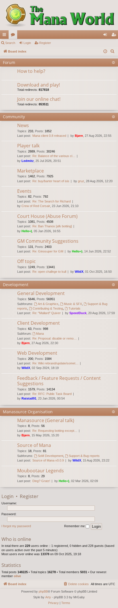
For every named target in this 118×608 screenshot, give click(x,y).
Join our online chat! (38, 99)
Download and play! (38, 85)
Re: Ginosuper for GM (47, 251)
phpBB (43, 591)
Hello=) (26, 231)
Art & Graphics (48, 304)
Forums (14, 36)
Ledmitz (27, 160)
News (23, 125)
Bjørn (79, 135)
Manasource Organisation (28, 411)
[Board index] (59, 15)
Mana (40, 333)
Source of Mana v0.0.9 (48, 460)
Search (10, 43)
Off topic (26, 261)
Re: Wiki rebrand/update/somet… (55, 363)
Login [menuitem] (106, 36)
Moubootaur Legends (40, 470)
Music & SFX (73, 304)
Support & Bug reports (84, 455)
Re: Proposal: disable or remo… (54, 338)
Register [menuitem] (115, 36)
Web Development (37, 353)
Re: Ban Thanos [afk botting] (52, 226)
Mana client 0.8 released (49, 135)
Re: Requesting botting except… (54, 430)
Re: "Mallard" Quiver (46, 313)
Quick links (5, 36)
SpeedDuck (77, 313)
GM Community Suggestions (47, 241)
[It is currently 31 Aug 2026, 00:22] (105, 51)
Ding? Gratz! (41, 481)
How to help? (31, 71)
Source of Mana (34, 445)
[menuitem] (112, 51)
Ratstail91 (28, 398)
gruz (81, 181)
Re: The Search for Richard (51, 201)
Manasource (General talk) (45, 420)
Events (24, 191)
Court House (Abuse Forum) (47, 216)
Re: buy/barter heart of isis (50, 181)
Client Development (38, 323)
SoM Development (50, 455)
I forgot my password (16, 526)
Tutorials (74, 308)
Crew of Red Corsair (35, 206)
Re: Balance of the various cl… (53, 156)
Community (14, 116)
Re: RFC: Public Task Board (52, 394)
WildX (79, 271)
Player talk (28, 146)
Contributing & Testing (48, 308)
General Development (41, 293)
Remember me (75, 526)
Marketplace (30, 171)
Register (45, 43)
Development (15, 284)
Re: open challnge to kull (49, 271)
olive (17, 576)
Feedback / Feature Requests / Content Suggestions (59, 381)
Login (27, 43)
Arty (48, 597)
